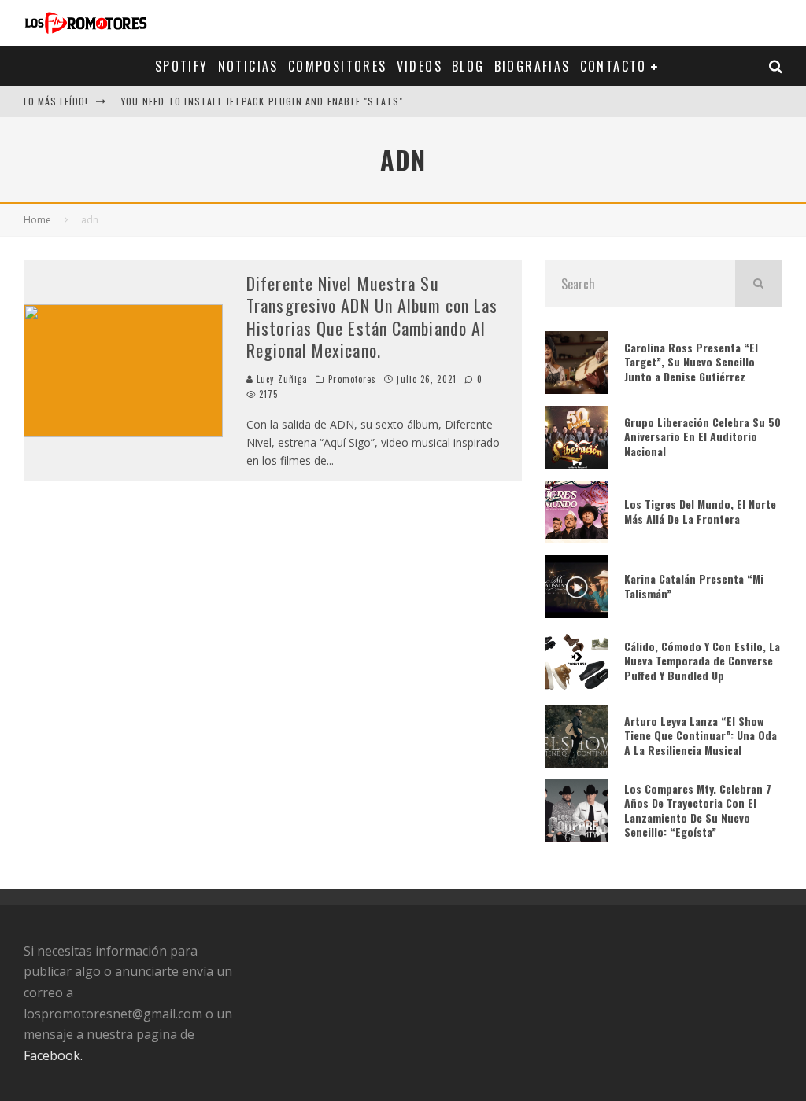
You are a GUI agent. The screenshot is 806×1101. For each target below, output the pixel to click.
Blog (468, 66)
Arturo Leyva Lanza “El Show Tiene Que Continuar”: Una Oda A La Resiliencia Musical (700, 735)
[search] (758, 283)
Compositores (337, 66)
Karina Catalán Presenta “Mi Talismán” (693, 585)
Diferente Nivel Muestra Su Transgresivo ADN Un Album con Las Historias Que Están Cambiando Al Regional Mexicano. (371, 317)
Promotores (352, 379)
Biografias (532, 66)
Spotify (182, 66)
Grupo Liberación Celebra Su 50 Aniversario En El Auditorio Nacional (702, 436)
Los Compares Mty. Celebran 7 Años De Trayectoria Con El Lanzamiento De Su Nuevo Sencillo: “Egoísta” (697, 810)
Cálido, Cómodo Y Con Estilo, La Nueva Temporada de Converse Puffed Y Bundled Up (702, 660)
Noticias (248, 66)
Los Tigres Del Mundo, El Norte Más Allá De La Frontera (700, 510)
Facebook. (53, 1055)
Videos (419, 66)
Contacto (613, 66)
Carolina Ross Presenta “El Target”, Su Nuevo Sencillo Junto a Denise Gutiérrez (691, 361)
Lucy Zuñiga (280, 379)
